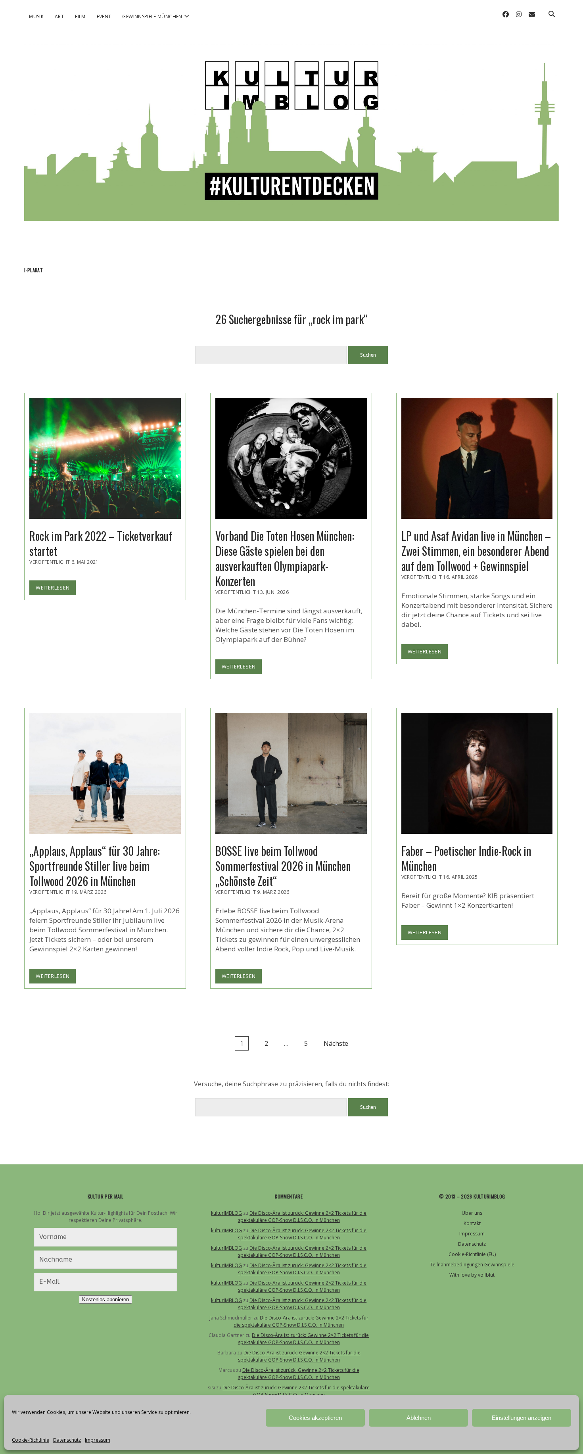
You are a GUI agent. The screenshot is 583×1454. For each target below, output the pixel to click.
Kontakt (472, 1223)
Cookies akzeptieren (315, 1417)
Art (59, 16)
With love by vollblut (472, 1275)
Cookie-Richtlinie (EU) (472, 1254)
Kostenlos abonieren (105, 1299)
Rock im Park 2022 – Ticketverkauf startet (105, 458)
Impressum (97, 1440)
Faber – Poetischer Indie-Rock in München (477, 773)
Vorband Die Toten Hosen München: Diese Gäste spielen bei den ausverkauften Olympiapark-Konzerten (291, 458)
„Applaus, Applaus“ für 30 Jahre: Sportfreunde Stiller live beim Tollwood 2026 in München (105, 773)
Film (80, 16)
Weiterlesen (56, 589)
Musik (36, 16)
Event (104, 16)
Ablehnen (419, 1417)
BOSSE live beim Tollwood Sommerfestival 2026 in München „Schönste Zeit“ (291, 773)
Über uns (472, 1213)
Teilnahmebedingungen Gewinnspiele (472, 1264)
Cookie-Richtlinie (30, 1440)
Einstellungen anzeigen (521, 1417)
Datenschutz (67, 1440)
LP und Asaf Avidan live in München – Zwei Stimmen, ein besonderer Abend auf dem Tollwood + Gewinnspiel (477, 458)
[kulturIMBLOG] (291, 210)
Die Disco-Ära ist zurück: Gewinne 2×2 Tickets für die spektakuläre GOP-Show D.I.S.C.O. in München (302, 1217)
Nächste (336, 1043)
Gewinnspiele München (152, 16)
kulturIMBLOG (226, 1213)
